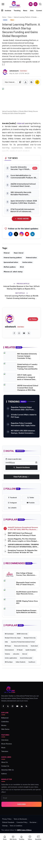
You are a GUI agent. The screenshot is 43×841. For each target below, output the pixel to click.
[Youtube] (27, 234)
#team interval (18, 253)
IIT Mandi (19, 650)
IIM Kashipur (9, 662)
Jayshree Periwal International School (23, 642)
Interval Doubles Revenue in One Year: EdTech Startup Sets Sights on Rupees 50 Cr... (21, 287)
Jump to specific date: (14, 459)
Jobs (32, 10)
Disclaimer (33, 822)
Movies (3, 725)
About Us (4, 762)
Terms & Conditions (16, 826)
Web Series (5, 729)
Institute (8, 10)
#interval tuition (31, 257)
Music (3, 747)
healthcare (32, 662)
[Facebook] (10, 234)
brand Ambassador (26, 658)
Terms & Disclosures (20, 819)
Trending (17, 10)
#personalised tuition (11, 262)
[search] (40, 4)
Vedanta (7, 654)
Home (4, 17)
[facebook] (14, 333)
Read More (21, 218)
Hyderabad (34, 646)
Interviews (4, 740)
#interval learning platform (13, 257)
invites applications (11, 658)
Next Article (20, 293)
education (16, 654)
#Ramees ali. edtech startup (13, 272)
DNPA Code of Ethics (24, 830)
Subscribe (21, 804)
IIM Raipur (8, 646)
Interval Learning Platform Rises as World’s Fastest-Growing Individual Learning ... (21, 297)
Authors (4, 774)
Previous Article (22, 283)
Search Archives (21, 467)
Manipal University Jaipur (13, 638)
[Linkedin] (32, 234)
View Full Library (21, 477)
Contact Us (5, 766)
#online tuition (27, 262)
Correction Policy (22, 822)
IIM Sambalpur (9, 634)
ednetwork (10, 326)
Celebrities (5, 721)
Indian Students (20, 662)
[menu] (3, 4)
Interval (24, 654)
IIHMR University (22, 634)
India (6, 642)
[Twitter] (16, 234)
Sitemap (4, 826)
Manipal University (30, 638)
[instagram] (19, 333)
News (25, 10)
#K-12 (22, 267)
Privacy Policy (6, 819)
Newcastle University (21, 646)
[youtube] (24, 333)
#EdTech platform (10, 267)
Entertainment (9, 650)
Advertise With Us (7, 770)
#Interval (6, 253)
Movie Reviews (6, 744)
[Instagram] (21, 234)
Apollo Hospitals (30, 650)
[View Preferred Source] (31, 82)
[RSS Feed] (29, 333)
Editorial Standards (8, 822)
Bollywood (4, 718)
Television (4, 751)
